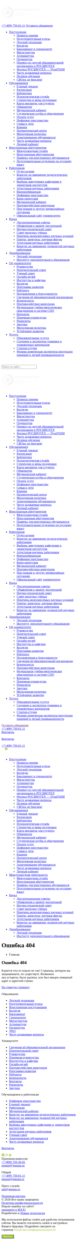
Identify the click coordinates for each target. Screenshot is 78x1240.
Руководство (25, 266)
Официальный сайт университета (38, 215)
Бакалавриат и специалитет (34, 49)
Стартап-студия (27, 348)
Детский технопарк (29, 42)
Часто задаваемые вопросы (34, 72)
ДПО (12, 1031)
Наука (13, 219)
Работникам (17, 168)
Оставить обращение (39, 25)
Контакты (23, 314)
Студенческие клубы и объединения (40, 113)
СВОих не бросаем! (29, 79)
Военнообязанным (29, 191)
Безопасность (25, 300)
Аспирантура (25, 55)
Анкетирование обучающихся (36, 137)
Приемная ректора (13, 1196)
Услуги (13, 334)
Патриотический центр (32, 130)
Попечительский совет (31, 270)
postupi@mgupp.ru (13, 1165)
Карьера (22, 127)
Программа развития (30, 287)
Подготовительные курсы (33, 38)
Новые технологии (32, 1213)
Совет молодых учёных (32, 232)
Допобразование (19, 253)
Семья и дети (25, 123)
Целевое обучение (28, 76)
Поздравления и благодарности (37, 293)
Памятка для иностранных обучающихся (43, 157)
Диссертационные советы (33, 222)
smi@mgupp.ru (11, 1189)
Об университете (20, 263)
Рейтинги (23, 290)
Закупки (22, 324)
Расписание (24, 89)
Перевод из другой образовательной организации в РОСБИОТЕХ (40, 64)
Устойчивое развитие (30, 331)
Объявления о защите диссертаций (39, 225)
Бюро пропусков (27, 198)
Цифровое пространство (32, 120)
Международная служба (32, 151)
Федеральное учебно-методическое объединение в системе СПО (39, 309)
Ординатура (24, 59)
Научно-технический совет (34, 229)
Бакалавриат (17, 1014)
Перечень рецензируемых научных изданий (45, 236)
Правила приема (27, 35)
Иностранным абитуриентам (27, 147)
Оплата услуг (25, 117)
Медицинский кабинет (31, 110)
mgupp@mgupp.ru (13, 1179)
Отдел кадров (25, 171)
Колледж (22, 45)
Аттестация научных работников (38, 188)
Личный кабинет (28, 144)
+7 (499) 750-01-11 (13, 25)
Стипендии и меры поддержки (37, 100)
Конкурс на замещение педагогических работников (42, 1114)
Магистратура (26, 52)
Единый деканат (27, 86)
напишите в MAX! (14, 1209)
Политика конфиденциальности (22, 1202)
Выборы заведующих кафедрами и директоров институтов (39, 183)
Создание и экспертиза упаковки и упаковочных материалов (39, 343)
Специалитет (17, 1017)
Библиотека (24, 93)
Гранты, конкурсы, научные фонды (39, 239)
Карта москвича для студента (35, 103)
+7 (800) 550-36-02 (13, 1162)
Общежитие (24, 106)
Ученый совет (26, 273)
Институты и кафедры (31, 280)
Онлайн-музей (26, 276)
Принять (7, 1236)
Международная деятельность (28, 874)
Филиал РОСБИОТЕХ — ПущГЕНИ (41, 69)
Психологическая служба (33, 96)
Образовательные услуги (33, 338)
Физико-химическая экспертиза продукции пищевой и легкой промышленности (45, 353)
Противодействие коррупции (36, 205)
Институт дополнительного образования (43, 259)
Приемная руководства (31, 317)
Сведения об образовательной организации (45, 297)
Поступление (17, 32)
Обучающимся (18, 83)
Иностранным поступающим (28, 1007)
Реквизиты (24, 321)
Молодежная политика (31, 134)
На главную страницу (16, 987)
